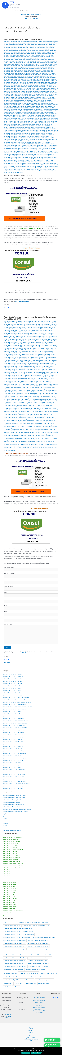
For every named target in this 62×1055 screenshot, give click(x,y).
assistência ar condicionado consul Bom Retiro (22, 334)
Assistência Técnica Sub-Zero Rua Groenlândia (14, 699)
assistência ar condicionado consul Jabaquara (23, 89)
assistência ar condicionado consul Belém (29, 53)
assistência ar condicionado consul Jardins (26, 100)
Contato (5, 816)
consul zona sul (35, 449)
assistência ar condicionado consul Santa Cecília (39, 131)
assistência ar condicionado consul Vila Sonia (15, 161)
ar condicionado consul (9, 321)
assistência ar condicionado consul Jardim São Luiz (28, 98)
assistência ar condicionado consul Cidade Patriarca (34, 68)
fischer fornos (7, 986)
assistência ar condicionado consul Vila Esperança (39, 152)
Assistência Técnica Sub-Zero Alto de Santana (14, 774)
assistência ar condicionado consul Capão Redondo (20, 64)
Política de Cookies (36, 1052)
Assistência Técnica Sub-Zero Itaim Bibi (12, 772)
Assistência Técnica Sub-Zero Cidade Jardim (13, 695)
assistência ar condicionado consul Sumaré (22, 143)
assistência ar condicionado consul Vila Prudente (42, 160)
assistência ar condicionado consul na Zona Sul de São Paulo (22, 115)
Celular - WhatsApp (8, 586)
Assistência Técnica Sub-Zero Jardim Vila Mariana (15, 723)
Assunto (6, 618)
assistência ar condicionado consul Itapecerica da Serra (34, 86)
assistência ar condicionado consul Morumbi (28, 110)
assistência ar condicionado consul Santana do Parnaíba (32, 134)
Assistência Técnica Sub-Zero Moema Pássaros (14, 758)
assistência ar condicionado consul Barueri (38, 52)
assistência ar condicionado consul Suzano (43, 143)
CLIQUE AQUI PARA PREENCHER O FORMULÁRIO (16, 296)
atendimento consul (42, 446)
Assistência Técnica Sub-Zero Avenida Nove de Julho (16, 697)
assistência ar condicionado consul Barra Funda (15, 52)
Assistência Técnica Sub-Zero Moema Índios (13, 751)
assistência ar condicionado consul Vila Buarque (21, 151)
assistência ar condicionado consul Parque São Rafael (30, 121)
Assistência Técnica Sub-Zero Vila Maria (12, 683)
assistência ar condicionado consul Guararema (15, 80)
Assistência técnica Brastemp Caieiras (12, 806)
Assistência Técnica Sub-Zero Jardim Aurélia (13, 718)
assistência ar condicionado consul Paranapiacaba (16, 118)
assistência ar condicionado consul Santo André (32, 136)
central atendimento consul (19, 447)
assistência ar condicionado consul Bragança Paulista (26, 55)
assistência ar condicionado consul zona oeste (14, 946)
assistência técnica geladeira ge (44, 980)
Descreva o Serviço (8, 624)
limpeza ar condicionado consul (28, 169)
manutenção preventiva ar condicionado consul (15, 170)
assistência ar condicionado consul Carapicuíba (45, 64)
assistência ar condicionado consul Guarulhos (38, 80)
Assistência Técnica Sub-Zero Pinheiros (12, 755)
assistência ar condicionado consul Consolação (35, 70)
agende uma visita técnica (22, 301)
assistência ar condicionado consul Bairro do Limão (44, 50)
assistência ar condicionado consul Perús (14, 124)
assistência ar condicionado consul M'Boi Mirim (29, 106)
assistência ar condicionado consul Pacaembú (44, 116)
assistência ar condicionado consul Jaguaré (14, 91)
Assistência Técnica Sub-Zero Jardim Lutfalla (14, 713)
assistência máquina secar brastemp (35, 969)
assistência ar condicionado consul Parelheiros (40, 118)
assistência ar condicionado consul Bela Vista (29, 333)
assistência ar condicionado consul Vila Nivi (18, 160)
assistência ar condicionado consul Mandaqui (23, 107)
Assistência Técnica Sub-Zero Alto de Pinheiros (14, 753)
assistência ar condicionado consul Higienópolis (31, 82)
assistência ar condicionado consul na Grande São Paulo (16, 937)
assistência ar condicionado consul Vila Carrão (45, 151)
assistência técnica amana (10, 973)
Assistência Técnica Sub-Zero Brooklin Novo (13, 760)
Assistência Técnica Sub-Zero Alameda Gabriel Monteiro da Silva (18, 702)
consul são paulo (43, 447)
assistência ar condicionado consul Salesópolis (15, 131)
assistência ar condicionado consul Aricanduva (19, 328)
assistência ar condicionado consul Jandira (36, 91)
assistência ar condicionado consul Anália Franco (35, 47)
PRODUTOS (31, 1034)
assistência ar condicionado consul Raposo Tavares (26, 127)
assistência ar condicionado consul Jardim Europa (27, 95)
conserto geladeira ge (43, 983)
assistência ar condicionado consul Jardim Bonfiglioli (27, 94)
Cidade (5, 599)
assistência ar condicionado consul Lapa (43, 103)
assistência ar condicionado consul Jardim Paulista (28, 97)
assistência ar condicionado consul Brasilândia (21, 56)
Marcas (4, 820)
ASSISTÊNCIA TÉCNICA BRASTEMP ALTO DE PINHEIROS (33, 922)
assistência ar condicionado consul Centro (37, 65)
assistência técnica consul (51, 444)
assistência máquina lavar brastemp (13, 969)
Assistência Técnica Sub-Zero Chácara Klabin (14, 725)
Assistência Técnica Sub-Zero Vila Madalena (13, 732)
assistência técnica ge (27, 980)
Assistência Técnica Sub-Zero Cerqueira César (14, 730)
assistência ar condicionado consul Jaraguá (14, 372)
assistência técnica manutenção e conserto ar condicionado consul (20, 446)
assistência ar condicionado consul (12, 41)
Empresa (5, 818)
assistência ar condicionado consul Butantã (14, 58)
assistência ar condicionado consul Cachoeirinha (37, 58)
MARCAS (31, 1032)
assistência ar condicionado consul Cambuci (14, 340)
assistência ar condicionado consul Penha (22, 122)
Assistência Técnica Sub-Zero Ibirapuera (12, 748)
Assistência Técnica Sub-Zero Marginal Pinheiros (14, 781)
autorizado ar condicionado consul (45, 166)
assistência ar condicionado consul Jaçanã (45, 89)
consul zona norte (17, 449)
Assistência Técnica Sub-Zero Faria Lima (13, 739)
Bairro (5, 592)
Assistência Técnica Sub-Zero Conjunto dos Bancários (16, 720)
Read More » (7, 311)
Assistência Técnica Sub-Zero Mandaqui (12, 674)
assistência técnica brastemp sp (49, 973)
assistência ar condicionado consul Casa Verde (15, 65)
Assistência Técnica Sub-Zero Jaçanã (12, 678)
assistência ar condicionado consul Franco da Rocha (29, 77)
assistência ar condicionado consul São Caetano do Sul (40, 137)
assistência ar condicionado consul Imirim (23, 83)
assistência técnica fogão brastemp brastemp (15, 976)
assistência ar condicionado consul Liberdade (41, 104)
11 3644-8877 (31, 20)
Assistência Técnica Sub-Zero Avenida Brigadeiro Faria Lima (17, 706)
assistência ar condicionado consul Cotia (14, 351)
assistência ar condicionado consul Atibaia (20, 50)
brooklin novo (19, 983)
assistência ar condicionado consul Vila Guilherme (34, 154)
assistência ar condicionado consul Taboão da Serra (16, 145)
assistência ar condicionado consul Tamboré (40, 145)
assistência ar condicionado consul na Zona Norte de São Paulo (18, 931)
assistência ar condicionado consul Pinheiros (35, 124)
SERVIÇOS (31, 1030)
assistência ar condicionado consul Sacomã (47, 130)
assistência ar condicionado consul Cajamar (29, 59)
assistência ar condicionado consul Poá (28, 125)
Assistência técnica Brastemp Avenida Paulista (14, 797)
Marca (5, 605)
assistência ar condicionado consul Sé (27, 142)
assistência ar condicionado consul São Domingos (16, 139)
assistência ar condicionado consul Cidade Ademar (23, 346)
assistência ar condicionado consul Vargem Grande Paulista (26, 148)
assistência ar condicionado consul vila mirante (14, 940)
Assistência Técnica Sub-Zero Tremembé (13, 676)
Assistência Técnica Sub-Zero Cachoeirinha (13, 685)
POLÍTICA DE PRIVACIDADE (31, 1039)
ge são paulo (16, 986)
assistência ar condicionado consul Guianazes (15, 361)
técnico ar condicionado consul (15, 172)
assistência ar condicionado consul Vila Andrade (27, 149)
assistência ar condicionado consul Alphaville (15, 46)
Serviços (5, 827)
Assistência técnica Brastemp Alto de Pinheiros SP (15, 795)
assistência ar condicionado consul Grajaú (47, 79)
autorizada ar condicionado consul (28, 166)
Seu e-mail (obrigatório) (9, 573)
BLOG (31, 1040)
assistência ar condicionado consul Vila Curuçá (15, 152)
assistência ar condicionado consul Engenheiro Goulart (20, 74)
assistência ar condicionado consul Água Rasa (18, 44)
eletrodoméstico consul (45, 449)
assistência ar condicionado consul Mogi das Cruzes (38, 109)
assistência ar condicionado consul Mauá (45, 107)
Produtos (5, 825)
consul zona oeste (26, 449)
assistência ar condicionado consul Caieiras (24, 339)
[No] (60, 1051)
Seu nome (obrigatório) (9, 567)
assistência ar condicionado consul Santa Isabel (33, 133)
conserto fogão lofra (31, 983)
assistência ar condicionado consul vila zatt (37, 161)
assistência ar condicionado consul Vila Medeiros (25, 158)
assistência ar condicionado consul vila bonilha (44, 937)
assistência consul (39, 444)
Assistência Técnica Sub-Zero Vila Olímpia (13, 788)
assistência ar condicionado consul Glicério (25, 79)
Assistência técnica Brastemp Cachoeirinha (13, 804)
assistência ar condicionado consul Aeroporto (15, 322)
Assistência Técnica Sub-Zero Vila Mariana (13, 741)
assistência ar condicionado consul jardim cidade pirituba (35, 925)
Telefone (6, 580)
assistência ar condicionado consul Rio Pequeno (24, 130)
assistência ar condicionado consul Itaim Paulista (16, 366)
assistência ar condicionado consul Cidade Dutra (34, 67)
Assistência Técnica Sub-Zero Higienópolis (13, 746)
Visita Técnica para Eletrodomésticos (12, 830)
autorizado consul (8, 447)
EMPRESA (31, 1028)
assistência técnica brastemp (29, 973)
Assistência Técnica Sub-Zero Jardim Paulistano (14, 704)
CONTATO (31, 1035)
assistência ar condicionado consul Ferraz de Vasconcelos (23, 76)
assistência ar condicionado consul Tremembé (31, 146)
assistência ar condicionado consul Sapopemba (37, 140)
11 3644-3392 (35, 18)
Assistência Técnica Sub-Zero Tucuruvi (12, 690)
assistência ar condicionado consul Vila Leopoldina (33, 155)
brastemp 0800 (8, 983)
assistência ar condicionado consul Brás (18, 336)
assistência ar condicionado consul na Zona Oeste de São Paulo (18, 934)
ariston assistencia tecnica (10, 922)
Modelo (5, 611)
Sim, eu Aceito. (25, 1052)
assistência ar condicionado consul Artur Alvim (31, 49)
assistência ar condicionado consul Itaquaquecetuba (31, 88)
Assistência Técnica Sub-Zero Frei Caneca (13, 737)
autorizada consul (51, 446)
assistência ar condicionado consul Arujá (14, 330)
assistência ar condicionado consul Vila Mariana (31, 157)
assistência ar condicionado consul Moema (14, 109)
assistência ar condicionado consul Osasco (21, 116)
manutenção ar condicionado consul (45, 169)
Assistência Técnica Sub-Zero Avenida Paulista (14, 734)
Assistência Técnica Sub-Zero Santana (12, 692)
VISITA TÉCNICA (31, 1037)
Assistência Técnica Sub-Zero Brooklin (12, 762)
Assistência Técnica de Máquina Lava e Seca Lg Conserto (17, 809)
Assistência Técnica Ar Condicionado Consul (23, 39)
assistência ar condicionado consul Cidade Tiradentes (17, 349)
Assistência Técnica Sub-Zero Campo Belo (13, 765)
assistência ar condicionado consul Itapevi (14, 367)
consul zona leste (8, 449)
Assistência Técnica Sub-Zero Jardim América (14, 769)
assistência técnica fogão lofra (11, 979)
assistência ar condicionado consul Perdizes (43, 122)
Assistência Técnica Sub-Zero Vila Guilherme (13, 681)
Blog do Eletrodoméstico (8, 813)
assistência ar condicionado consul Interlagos (45, 83)
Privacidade (5, 823)
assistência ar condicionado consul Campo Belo (23, 61)
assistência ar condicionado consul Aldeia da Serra (42, 44)
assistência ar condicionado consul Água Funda (14, 966)
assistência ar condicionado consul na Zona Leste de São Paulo (30, 112)
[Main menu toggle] (59, 5)
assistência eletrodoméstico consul (43, 164)
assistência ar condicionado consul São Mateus (40, 139)
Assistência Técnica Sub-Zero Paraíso (12, 711)
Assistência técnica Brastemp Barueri (12, 802)
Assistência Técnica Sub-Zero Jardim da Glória (14, 716)
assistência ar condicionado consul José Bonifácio (26, 101)
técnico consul (11, 450)
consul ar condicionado (32, 447)
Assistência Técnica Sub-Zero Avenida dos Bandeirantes (16, 783)
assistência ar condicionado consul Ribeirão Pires (25, 128)
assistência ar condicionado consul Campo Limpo (20, 62)
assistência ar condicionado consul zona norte (31, 163)
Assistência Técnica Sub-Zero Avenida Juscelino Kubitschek (17, 779)
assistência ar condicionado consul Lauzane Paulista (16, 104)
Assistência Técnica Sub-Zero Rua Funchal (13, 776)
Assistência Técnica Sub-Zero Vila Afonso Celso (14, 709)
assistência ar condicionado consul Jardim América (31, 92)
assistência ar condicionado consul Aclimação (32, 41)
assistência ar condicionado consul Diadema (28, 71)
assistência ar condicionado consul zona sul (23, 164)
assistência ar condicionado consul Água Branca (24, 43)
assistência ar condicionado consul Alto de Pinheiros (21, 327)
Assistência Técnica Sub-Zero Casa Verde (13, 688)
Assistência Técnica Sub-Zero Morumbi (12, 744)
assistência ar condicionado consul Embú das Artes (23, 73)
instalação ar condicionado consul (12, 169)
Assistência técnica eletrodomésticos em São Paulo (15, 811)
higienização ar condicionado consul (44, 167)
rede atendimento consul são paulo (36, 170)
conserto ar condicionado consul (27, 167)
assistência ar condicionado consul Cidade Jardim (19, 348)
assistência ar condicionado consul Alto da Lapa (38, 46)
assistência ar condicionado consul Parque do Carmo (31, 119)
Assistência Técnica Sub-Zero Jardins (12, 767)
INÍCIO (31, 1027)
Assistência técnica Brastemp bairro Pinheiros (14, 799)
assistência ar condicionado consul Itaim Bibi (36, 85)
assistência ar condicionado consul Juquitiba (22, 103)
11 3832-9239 (27, 18)
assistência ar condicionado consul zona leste (14, 943)
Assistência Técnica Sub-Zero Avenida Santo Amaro (15, 786)
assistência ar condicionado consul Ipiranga (14, 85)
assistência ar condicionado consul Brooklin (43, 56)
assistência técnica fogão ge (36, 976)
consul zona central (52, 447)
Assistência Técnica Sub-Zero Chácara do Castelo (15, 727)
